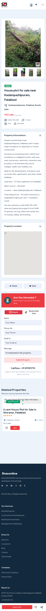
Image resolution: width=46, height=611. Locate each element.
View (15, 428)
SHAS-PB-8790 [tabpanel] (13, 401)
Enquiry (15, 312)
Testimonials (6, 557)
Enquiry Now (17, 607)
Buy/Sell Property (8, 511)
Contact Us (5, 544)
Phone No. (8, 328)
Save (34, 286)
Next (37, 72)
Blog (3, 548)
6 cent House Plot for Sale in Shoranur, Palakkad (19, 411)
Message (8, 348)
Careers (4, 552)
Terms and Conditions (10, 573)
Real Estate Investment (10, 520)
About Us (5, 540)
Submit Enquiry (23, 360)
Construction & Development (12, 515)
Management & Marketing (11, 524)
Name (6, 318)
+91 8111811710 (28, 368)
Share (14, 286)
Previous (8, 72)
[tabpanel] (23, 401)
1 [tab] (14, 401)
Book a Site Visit (34, 312)
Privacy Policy (6, 577)
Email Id (7, 338)
